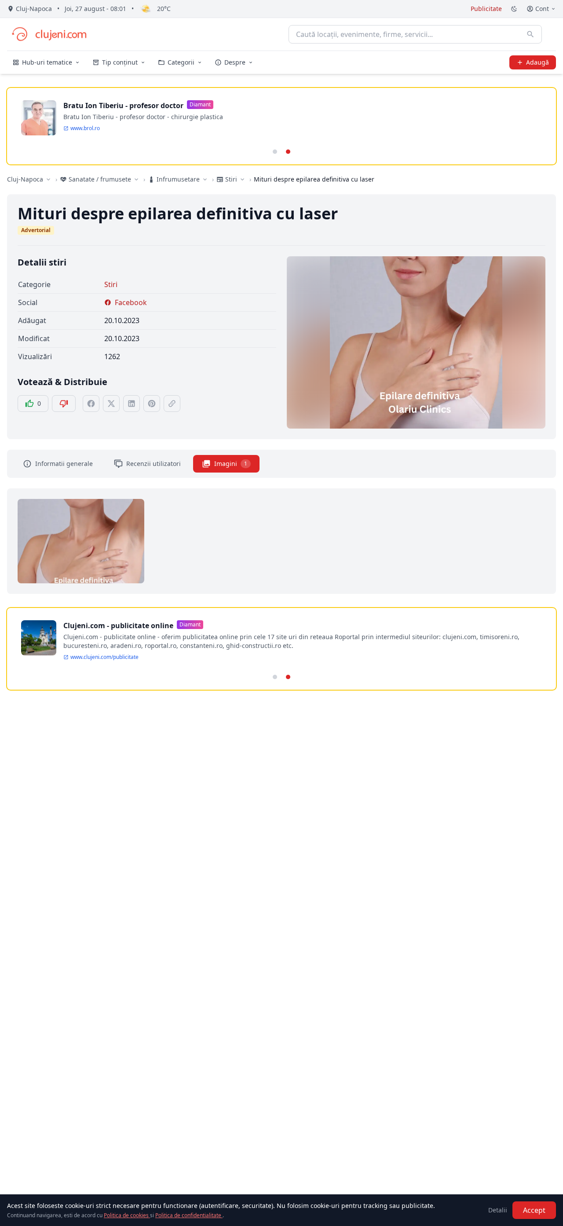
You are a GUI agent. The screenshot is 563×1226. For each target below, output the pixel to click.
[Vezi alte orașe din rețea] (48, 179)
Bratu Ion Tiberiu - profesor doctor (123, 105)
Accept (534, 1210)
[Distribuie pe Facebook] (91, 403)
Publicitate (486, 8)
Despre (234, 62)
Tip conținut (120, 62)
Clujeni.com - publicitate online (118, 625)
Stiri (110, 284)
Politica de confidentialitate (189, 1215)
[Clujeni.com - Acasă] (49, 34)
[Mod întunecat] (514, 9)
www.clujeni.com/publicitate (104, 657)
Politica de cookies (127, 1215)
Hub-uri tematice (47, 62)
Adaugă (537, 62)
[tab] (275, 151)
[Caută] (530, 34)
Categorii (181, 62)
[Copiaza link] (172, 403)
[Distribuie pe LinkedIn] (131, 403)
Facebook (131, 302)
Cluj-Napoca (25, 179)
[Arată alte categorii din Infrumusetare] (205, 179)
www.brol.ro (85, 128)
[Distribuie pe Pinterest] (151, 403)
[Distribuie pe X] (111, 403)
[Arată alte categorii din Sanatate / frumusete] (136, 179)
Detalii (497, 1210)
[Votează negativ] (64, 403)
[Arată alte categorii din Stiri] (242, 179)
